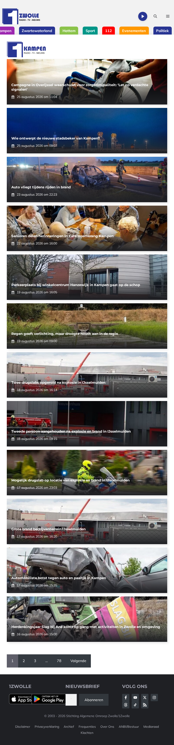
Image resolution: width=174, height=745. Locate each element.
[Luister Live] (142, 16)
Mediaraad (151, 727)
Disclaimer (22, 727)
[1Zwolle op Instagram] (154, 697)
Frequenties (87, 727)
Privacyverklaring (47, 727)
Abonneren (94, 700)
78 (59, 660)
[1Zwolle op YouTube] (135, 704)
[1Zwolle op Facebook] (125, 697)
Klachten (87, 733)
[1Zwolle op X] (144, 697)
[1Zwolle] (21, 16)
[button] (155, 16)
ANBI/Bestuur (129, 727)
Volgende (78, 660)
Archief (69, 727)
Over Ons (107, 727)
